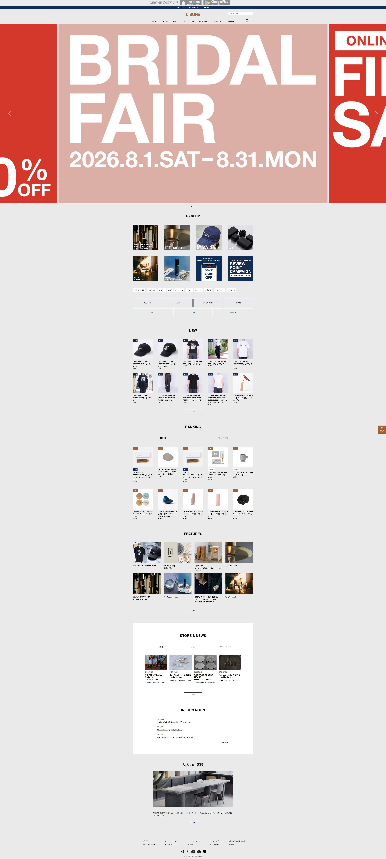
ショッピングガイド (194, 841)
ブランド (165, 21)
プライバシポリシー (149, 844)
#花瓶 (170, 290)
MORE (193, 411)
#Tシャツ (162, 290)
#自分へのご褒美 (139, 290)
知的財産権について (171, 844)
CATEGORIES (208, 303)
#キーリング (179, 290)
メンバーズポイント (171, 841)
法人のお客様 (203, 21)
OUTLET (193, 312)
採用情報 (231, 21)
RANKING (233, 312)
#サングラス (152, 290)
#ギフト (189, 290)
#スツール (198, 290)
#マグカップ (231, 290)
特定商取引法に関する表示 (236, 841)
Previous (10, 113)
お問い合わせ (214, 844)
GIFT (152, 312)
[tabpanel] (193, 113)
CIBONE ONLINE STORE (193, 15)
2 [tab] (194, 206)
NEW (178, 303)
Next (375, 113)
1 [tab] (192, 206)
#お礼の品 (208, 290)
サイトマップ (214, 841)
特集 (174, 21)
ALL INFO (225, 742)
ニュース (183, 21)
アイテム (155, 21)
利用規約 (145, 841)
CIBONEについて (218, 21)
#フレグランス (219, 290)
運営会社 (231, 844)
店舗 (192, 21)
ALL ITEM (147, 303)
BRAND (239, 303)
